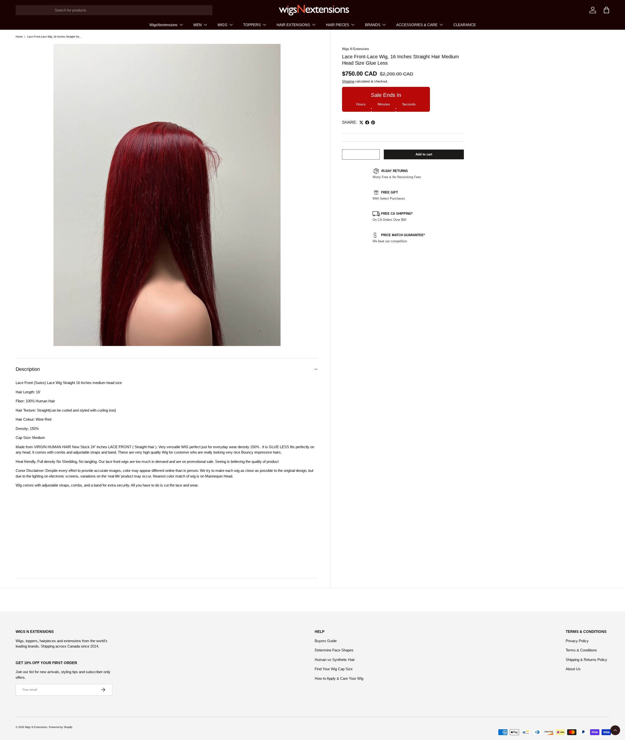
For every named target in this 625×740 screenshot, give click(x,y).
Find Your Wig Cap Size (334, 669)
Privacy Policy (577, 641)
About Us (573, 669)
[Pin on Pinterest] (373, 122)
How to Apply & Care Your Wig (339, 678)
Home (19, 36)
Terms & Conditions (581, 650)
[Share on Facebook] (367, 122)
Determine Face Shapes (334, 650)
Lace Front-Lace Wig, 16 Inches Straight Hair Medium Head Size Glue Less (54, 36)
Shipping (348, 81)
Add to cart (424, 154)
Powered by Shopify (61, 727)
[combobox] (114, 10)
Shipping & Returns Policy (586, 660)
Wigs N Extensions (355, 49)
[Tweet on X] (361, 122)
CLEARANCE (464, 25)
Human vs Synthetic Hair (335, 660)
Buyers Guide (326, 641)
